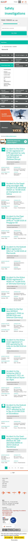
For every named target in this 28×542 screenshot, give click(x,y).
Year (17, 101)
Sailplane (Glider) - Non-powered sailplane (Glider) (5, 391)
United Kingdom (17, 269)
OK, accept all (8, 537)
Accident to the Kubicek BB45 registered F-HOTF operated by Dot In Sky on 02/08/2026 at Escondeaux (16, 409)
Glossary (4, 127)
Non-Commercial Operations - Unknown (19, 457)
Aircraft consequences (5, 91)
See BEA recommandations (7, 115)
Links (3, 480)
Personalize (14, 540)
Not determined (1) (7, 80)
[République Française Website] (5, 520)
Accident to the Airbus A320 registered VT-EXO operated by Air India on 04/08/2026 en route (16, 344)
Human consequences (19, 65)
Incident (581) (7, 74)
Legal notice (5, 482)
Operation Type (5, 55)
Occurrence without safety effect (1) (7, 84)
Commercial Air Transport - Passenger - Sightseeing (20, 169)
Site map (4, 483)
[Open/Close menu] (19, 2)
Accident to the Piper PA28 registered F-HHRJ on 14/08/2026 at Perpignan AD (16, 219)
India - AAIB (3, 362)
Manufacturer (5, 60)
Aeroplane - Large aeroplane (5, 358)
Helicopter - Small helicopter (5, 169)
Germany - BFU (4, 298)
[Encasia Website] (13, 521)
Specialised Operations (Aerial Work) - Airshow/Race (19, 264)
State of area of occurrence (20, 91)
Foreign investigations (5, 96)
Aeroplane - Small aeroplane (5, 233)
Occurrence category (18, 60)
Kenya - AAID (4, 173)
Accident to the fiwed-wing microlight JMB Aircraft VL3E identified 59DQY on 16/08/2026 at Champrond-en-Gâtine (16, 188)
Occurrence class (5, 65)
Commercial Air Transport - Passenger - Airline (20, 358)
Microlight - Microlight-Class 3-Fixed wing (5, 203)
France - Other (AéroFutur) (20, 238)
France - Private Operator (19, 208)
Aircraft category (20, 55)
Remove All (5, 49)
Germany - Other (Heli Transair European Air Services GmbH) (18, 299)
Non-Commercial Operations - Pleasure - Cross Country (19, 203)
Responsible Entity (19, 96)
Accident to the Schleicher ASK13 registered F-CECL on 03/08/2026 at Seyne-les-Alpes (15, 375)
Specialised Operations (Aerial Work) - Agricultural (20, 294)
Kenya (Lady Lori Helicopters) (17, 174)
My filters (3, 42)
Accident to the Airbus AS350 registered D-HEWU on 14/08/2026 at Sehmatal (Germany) (15, 280)
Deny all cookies (19, 537)
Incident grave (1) (7, 77)
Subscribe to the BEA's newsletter (25, 2)
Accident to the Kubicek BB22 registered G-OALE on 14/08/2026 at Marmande (16, 250)
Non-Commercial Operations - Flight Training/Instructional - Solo (20, 234)
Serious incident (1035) (7, 72)
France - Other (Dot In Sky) (20, 428)
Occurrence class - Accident (10, 46)
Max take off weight (4, 101)
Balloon (3, 263)
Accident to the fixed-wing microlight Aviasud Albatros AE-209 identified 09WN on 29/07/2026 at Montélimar (16, 441)
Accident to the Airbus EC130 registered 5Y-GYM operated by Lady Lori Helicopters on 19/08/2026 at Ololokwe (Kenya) (15, 154)
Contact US (22, 2)
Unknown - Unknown (18, 331)
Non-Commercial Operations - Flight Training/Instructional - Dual (20, 391)
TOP (13, 473)
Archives (4, 487)
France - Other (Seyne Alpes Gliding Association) (20, 396)
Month (3, 106)
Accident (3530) (7, 69)
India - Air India (17, 362)
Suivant (21, 468)
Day (16, 106)
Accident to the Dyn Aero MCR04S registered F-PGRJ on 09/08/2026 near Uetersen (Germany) (15, 313)
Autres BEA (5, 478)
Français (15, 1)
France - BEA (4, 208)
